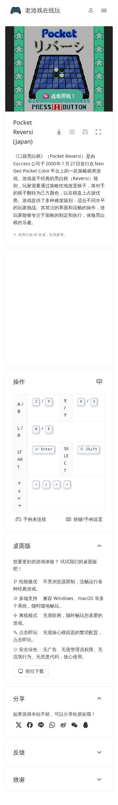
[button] (90, 10)
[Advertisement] (59, 308)
